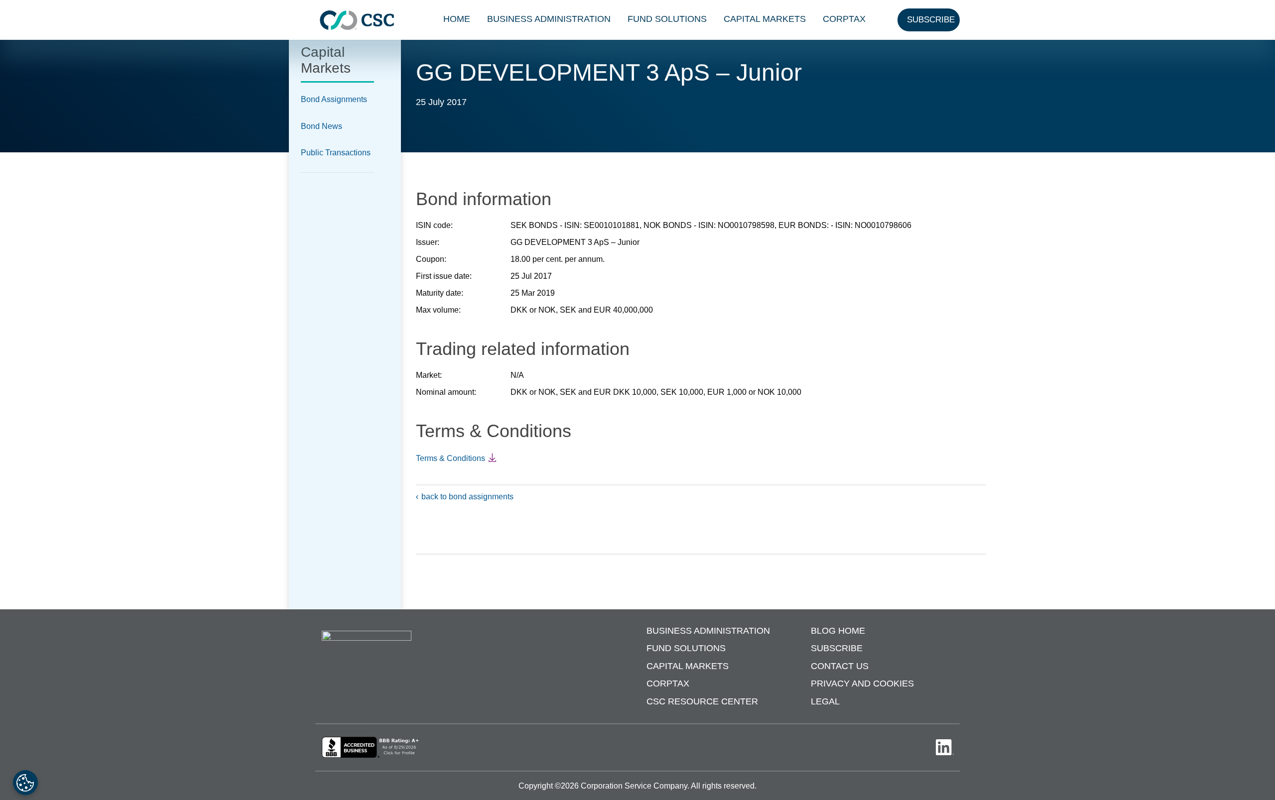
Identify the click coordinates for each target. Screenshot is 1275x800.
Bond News (321, 126)
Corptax (844, 19)
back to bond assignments (467, 496)
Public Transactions (336, 152)
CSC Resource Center (702, 701)
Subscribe (837, 648)
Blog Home (838, 631)
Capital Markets (765, 19)
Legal (825, 701)
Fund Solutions (667, 19)
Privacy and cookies (862, 683)
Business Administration (549, 19)
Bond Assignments (334, 99)
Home (456, 19)
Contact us (840, 666)
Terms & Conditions (450, 458)
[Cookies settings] (25, 782)
